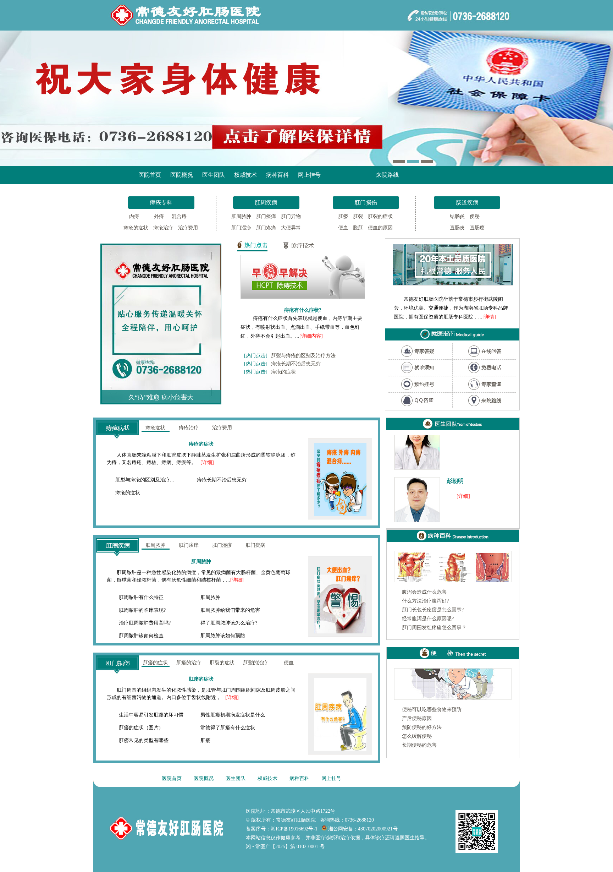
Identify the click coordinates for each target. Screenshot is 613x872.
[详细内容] (311, 336)
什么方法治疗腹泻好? (425, 601)
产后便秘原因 (417, 718)
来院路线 (387, 175)
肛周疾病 (266, 203)
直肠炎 (457, 227)
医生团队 (213, 175)
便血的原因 (380, 227)
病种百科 (277, 175)
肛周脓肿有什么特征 (141, 597)
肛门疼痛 (266, 227)
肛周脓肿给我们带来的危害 (230, 610)
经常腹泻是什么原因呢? (428, 618)
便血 (343, 227)
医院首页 (149, 175)
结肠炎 (457, 216)
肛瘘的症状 (155, 662)
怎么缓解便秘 (417, 736)
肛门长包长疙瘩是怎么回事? (433, 609)
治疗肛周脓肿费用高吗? (145, 623)
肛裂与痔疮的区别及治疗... (144, 480)
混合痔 (179, 216)
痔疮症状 (155, 427)
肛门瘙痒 (266, 216)
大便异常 (291, 227)
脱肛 (358, 227)
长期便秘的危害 (419, 745)
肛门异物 (291, 216)
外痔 (156, 216)
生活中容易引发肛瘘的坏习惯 (151, 715)
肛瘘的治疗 (188, 662)
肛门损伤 (365, 203)
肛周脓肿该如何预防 (222, 635)
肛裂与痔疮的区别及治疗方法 (303, 355)
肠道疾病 (467, 203)
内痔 (133, 216)
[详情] (489, 317)
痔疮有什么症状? (302, 310)
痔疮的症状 (135, 227)
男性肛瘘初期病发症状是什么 (232, 715)
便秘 (475, 216)
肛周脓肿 (241, 216)
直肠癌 (477, 227)
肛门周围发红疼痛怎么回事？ (434, 627)
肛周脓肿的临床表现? (142, 610)
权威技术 (245, 175)
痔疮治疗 (163, 227)
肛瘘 (343, 216)
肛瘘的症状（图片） (141, 727)
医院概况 (181, 175)
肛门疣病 (255, 545)
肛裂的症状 (380, 216)
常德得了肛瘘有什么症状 (227, 727)
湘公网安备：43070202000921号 (362, 829)
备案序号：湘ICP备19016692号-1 (281, 829)
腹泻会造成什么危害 (424, 592)
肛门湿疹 (241, 227)
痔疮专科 (161, 203)
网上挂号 (309, 175)
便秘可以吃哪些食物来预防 (432, 709)
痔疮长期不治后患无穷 (296, 363)
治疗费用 (188, 227)
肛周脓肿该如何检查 (141, 635)
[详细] (207, 462)
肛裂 (358, 216)
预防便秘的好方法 (422, 727)
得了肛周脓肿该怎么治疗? (228, 623)
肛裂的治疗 (255, 662)
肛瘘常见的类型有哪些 (144, 740)
